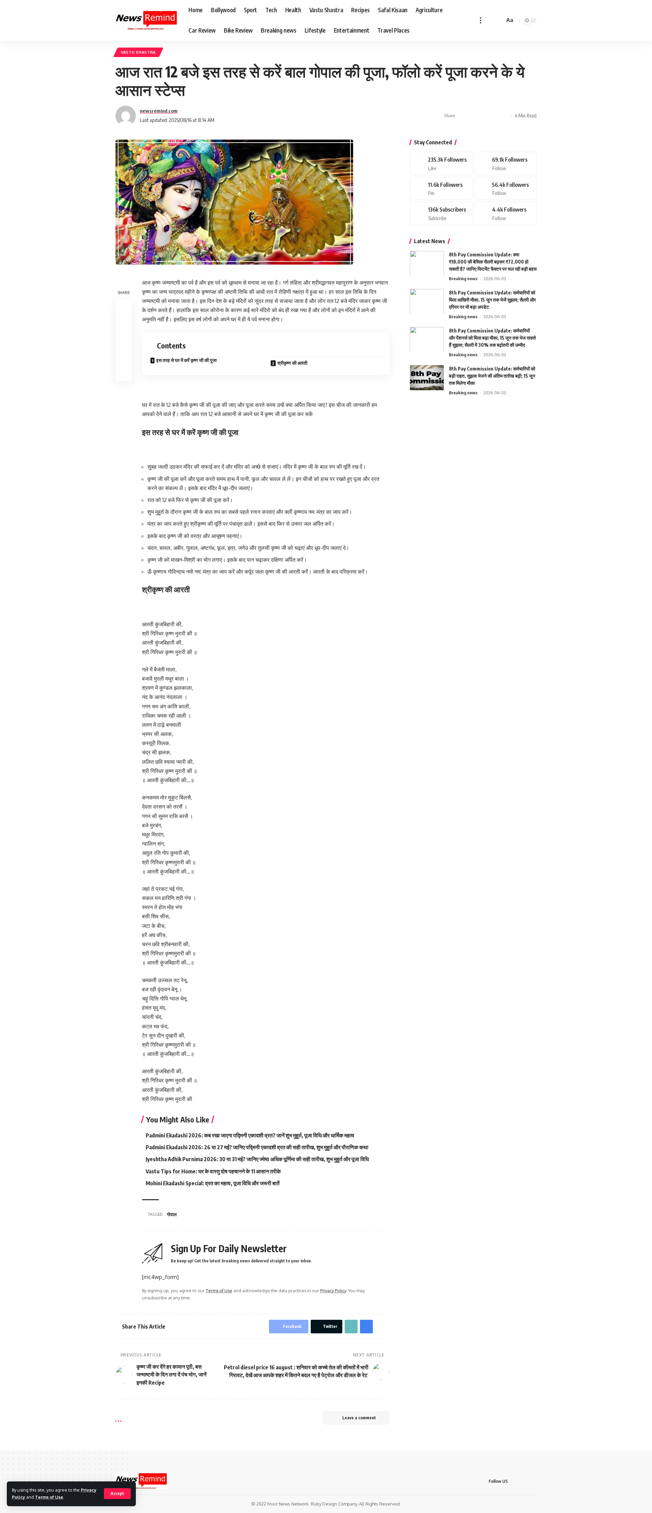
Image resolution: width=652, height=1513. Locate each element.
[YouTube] (534, 1481)
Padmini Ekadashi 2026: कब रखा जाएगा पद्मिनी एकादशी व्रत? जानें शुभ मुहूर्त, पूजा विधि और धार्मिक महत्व (250, 1135)
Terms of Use (49, 1497)
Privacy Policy (333, 1290)
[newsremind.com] (146, 20)
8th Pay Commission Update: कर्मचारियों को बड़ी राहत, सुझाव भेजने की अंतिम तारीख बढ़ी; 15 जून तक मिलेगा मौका (492, 375)
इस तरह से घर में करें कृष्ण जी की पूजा (186, 360)
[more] (480, 20)
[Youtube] (441, 213)
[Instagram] (505, 188)
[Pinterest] (441, 188)
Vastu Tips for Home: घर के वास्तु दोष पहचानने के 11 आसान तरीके (213, 1171)
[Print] (494, 115)
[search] (498, 20)
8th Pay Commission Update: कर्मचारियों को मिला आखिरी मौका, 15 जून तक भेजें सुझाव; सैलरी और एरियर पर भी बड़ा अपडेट (492, 299)
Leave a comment (359, 1417)
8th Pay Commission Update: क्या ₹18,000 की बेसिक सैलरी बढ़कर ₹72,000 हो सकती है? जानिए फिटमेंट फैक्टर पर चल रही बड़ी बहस (493, 261)
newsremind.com (159, 111)
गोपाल (172, 1214)
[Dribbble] (505, 213)
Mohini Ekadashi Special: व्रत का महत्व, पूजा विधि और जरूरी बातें (212, 1183)
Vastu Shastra (138, 52)
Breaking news (463, 278)
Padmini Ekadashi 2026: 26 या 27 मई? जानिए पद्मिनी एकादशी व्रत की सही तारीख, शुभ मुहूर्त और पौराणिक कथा (257, 1147)
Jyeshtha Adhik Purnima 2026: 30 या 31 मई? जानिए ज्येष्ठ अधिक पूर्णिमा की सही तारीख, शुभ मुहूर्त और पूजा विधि (257, 1159)
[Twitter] (505, 163)
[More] (504, 115)
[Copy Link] (483, 115)
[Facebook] (441, 163)
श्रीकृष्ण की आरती (292, 363)
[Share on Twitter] (472, 115)
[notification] (489, 20)
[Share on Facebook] (462, 115)
